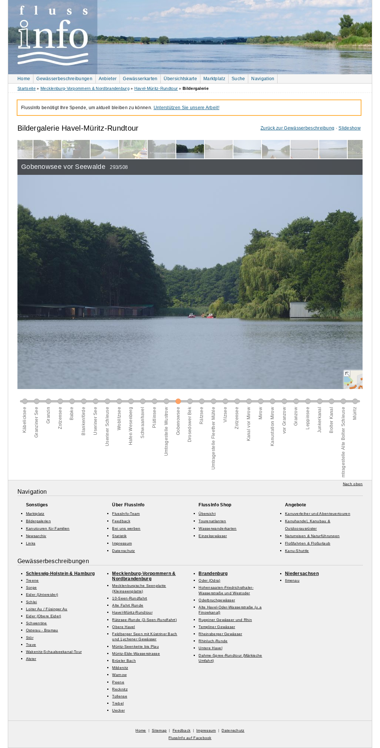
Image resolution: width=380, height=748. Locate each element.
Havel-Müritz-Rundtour (156, 88)
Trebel (118, 703)
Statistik (119, 536)
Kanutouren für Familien (48, 528)
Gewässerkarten (140, 78)
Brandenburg (213, 573)
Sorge (31, 587)
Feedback (121, 521)
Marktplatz (214, 78)
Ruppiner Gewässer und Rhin (225, 620)
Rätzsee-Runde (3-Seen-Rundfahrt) (144, 620)
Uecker (118, 710)
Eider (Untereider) (42, 594)
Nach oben (353, 484)
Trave (31, 645)
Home (23, 78)
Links (31, 543)
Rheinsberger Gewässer (220, 634)
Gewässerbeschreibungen (64, 78)
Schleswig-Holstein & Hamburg (60, 573)
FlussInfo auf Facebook (190, 738)
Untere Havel (210, 648)
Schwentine (36, 623)
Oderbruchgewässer (217, 600)
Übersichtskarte (180, 78)
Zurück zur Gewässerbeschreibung (297, 128)
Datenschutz (123, 551)
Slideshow (349, 128)
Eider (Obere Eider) (43, 616)
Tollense (119, 696)
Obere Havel (123, 627)
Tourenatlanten (212, 521)
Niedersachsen (302, 573)
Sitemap (159, 730)
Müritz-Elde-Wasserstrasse (136, 653)
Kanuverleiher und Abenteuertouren (317, 514)
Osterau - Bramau (42, 630)
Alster (31, 659)
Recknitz (119, 689)
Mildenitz (120, 668)
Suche (238, 78)
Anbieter (108, 78)
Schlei (31, 602)
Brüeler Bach (124, 661)
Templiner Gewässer (217, 627)
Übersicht (207, 514)
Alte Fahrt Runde (127, 605)
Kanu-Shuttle (297, 551)
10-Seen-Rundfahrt (129, 598)
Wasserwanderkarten (217, 528)
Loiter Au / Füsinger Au (47, 609)
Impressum (122, 543)
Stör (29, 638)
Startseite (26, 88)
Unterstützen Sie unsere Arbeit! (186, 107)
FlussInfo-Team (126, 514)
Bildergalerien (38, 521)
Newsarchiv (36, 536)
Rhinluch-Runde (213, 641)
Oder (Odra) (209, 580)
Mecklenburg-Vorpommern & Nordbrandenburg (85, 88)
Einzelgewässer (213, 536)
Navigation (262, 78)
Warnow (119, 675)
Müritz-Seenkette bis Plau (135, 646)
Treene (32, 580)
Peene (118, 682)
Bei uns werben (126, 528)
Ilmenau (292, 580)
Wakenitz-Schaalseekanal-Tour (54, 652)
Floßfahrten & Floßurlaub (307, 543)
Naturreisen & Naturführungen (312, 536)
